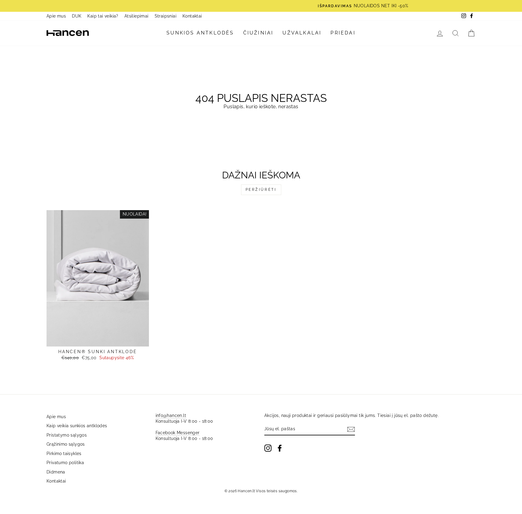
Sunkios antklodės (200, 33)
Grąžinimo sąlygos (66, 444)
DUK (76, 16)
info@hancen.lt (171, 415)
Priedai (342, 33)
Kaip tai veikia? (102, 16)
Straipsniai (165, 16)
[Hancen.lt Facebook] (279, 448)
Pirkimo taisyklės (64, 453)
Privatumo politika (65, 462)
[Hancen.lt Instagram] (268, 448)
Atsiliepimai (136, 16)
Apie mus (56, 16)
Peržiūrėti (261, 189)
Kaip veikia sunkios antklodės (77, 425)
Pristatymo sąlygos (67, 435)
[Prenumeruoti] (351, 429)
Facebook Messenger (178, 432)
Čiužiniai (258, 33)
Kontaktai (192, 16)
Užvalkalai (301, 33)
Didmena (56, 472)
